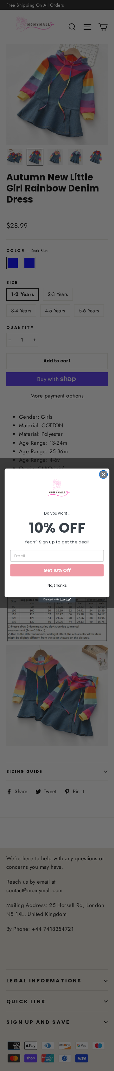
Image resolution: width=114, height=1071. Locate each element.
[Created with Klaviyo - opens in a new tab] (57, 600)
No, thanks (57, 585)
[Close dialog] (103, 474)
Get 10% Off (56, 570)
